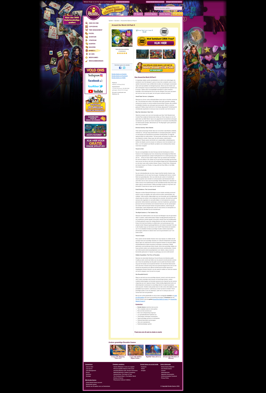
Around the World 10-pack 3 (161, 299)
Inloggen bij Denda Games (174, 2)
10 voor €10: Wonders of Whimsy (171, 357)
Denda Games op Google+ (119, 74)
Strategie (93, 40)
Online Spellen (165, 14)
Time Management (95, 30)
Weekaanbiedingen (96, 61)
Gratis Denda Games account (155, 2)
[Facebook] (120, 69)
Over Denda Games (166, 368)
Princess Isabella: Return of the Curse (123, 368)
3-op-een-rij (93, 26)
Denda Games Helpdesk (167, 366)
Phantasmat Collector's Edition (122, 380)
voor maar (148, 31)
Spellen (111, 20)
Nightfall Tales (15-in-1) (153, 357)
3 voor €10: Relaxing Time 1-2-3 (117, 357)
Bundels (92, 50)
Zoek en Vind (94, 23)
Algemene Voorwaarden (167, 374)
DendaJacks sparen (91, 384)
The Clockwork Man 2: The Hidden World (124, 376)
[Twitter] (124, 69)
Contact (163, 370)
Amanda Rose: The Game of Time (122, 374)
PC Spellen (138, 14)
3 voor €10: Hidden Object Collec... (136, 357)
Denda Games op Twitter (119, 78)
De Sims (92, 54)
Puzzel (91, 33)
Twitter (143, 368)
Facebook (143, 366)
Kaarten (92, 44)
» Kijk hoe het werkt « (122, 2)
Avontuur (92, 37)
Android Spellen (151, 14)
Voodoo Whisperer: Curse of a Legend (123, 366)
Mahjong (92, 47)
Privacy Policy (165, 378)
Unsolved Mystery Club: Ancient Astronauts (125, 370)
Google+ (143, 370)
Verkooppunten (165, 372)
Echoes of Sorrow (118, 378)
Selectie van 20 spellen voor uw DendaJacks (98, 386)
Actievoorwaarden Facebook (169, 376)
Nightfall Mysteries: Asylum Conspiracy (124, 372)
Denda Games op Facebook (120, 76)
